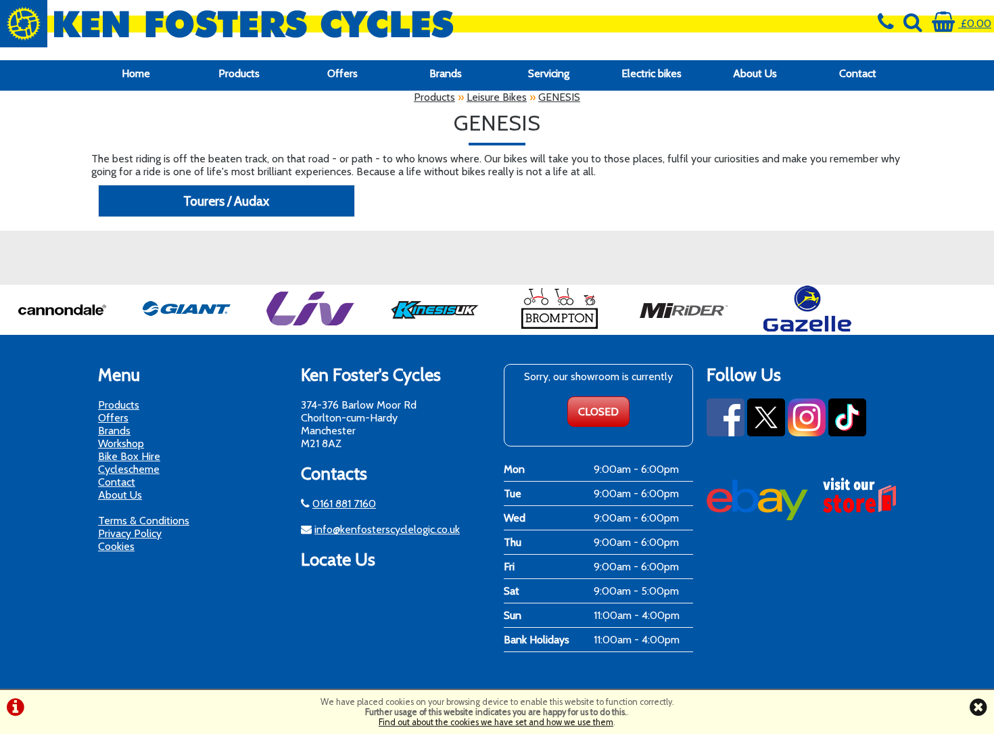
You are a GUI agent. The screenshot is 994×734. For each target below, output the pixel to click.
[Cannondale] (62, 328)
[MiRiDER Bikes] (684, 328)
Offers (342, 73)
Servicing (548, 73)
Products (239, 73)
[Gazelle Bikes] (807, 328)
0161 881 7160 (344, 503)
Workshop (121, 443)
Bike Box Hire (129, 456)
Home (136, 73)
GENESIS (559, 97)
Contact (857, 73)
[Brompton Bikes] (559, 328)
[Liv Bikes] (310, 328)
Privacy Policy (130, 533)
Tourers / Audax (226, 201)
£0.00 (974, 23)
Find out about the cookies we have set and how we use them (496, 722)
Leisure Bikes (497, 97)
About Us (755, 73)
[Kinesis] (435, 328)
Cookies (116, 546)
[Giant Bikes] (187, 328)
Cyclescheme (129, 469)
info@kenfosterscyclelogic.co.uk (387, 529)
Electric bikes (651, 73)
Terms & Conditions (143, 520)
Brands (445, 73)
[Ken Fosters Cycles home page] (373, 23)
